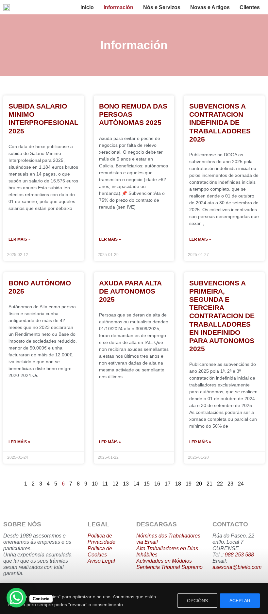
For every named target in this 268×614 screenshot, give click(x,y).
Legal (108, 561)
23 (230, 483)
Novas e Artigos (210, 7)
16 (157, 483)
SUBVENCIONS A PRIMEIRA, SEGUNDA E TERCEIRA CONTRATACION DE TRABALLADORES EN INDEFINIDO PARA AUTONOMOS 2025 (222, 316)
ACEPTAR (239, 600)
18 (178, 483)
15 (147, 483)
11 (105, 483)
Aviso (94, 561)
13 (126, 483)
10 (95, 483)
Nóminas (146, 535)
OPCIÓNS (197, 600)
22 (220, 483)
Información (118, 7)
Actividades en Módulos (164, 561)
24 (241, 483)
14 (136, 483)
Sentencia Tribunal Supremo (169, 567)
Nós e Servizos (161, 7)
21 (209, 483)
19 (189, 483)
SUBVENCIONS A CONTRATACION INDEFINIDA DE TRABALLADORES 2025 (220, 122)
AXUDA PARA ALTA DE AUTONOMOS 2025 (130, 291)
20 (199, 483)
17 (168, 483)
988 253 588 (239, 554)
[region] (134, 598)
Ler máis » (19, 239)
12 (115, 483)
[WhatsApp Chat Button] (16, 597)
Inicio (87, 7)
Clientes (250, 7)
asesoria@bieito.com (236, 567)
